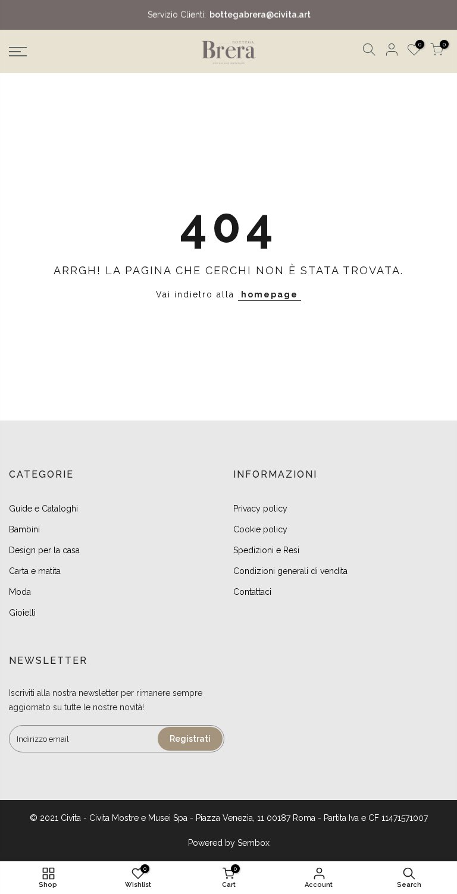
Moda (20, 592)
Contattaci (252, 592)
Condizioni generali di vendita (290, 571)
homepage (269, 294)
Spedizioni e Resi (266, 550)
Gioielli (22, 612)
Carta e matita (35, 571)
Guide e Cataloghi (43, 508)
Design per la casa (44, 550)
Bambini (24, 529)
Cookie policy (260, 529)
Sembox (253, 843)
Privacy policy (260, 508)
